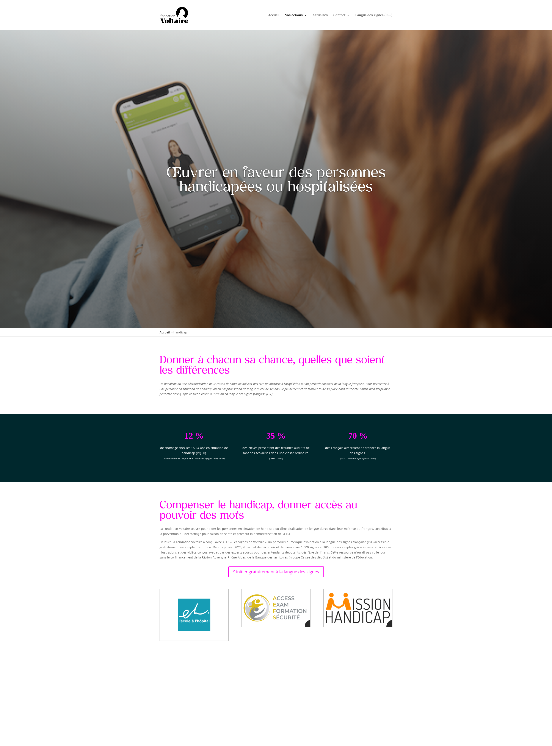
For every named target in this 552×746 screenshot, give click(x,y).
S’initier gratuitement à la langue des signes (276, 572)
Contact (339, 15)
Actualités (320, 15)
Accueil (273, 15)
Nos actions (294, 15)
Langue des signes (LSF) (373, 15)
